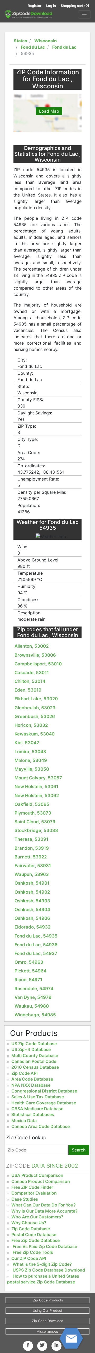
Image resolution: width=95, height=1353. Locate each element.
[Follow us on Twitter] (42, 1345)
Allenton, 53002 (32, 646)
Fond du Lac (33, 47)
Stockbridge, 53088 (36, 830)
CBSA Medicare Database (37, 1108)
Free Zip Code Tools (33, 1252)
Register (34, 6)
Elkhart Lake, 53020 (36, 698)
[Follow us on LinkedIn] (56, 1345)
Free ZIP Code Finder (32, 1187)
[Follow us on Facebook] (28, 1345)
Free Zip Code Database (35, 1240)
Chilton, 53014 (30, 681)
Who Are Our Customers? (37, 1216)
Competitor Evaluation (34, 1193)
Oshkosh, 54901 (32, 883)
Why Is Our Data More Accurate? (44, 1211)
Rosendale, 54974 (34, 988)
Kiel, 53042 (27, 742)
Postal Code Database (33, 1234)
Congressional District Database (44, 1091)
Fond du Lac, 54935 (36, 936)
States (20, 40)
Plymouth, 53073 (33, 813)
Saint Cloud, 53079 (35, 821)
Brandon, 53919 (32, 848)
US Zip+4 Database (31, 1049)
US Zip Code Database (34, 1043)
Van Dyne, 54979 (33, 997)
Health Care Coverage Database (43, 1102)
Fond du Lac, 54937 (36, 953)
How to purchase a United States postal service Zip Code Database (43, 1279)
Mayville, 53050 (32, 769)
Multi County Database (34, 1055)
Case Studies (24, 1199)
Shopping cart (75, 6)
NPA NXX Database (30, 1085)
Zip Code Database (30, 1228)
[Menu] (84, 14)
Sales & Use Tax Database (37, 1096)
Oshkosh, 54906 (32, 918)
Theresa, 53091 (31, 839)
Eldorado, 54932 (32, 927)
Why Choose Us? (28, 1222)
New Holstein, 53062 (37, 795)
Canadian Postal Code (33, 1061)
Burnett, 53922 (31, 857)
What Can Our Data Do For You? (43, 1205)
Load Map (49, 111)
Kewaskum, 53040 (35, 734)
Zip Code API (24, 1073)
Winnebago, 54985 (35, 1014)
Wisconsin (45, 40)
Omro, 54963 (29, 962)
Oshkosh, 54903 (32, 900)
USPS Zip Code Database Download (49, 1270)
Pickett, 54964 (30, 970)
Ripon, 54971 (28, 979)
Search (79, 1150)
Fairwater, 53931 (33, 865)
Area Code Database (32, 1079)
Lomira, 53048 (30, 751)
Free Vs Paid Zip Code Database (45, 1246)
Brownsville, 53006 (35, 655)
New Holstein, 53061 (36, 786)
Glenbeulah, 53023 (35, 707)
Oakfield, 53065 (32, 804)
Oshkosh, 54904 (32, 909)
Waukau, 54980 (32, 1006)
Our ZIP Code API (28, 1258)
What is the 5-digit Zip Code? (42, 1264)
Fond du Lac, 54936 (36, 944)
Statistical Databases (32, 1114)
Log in (51, 6)
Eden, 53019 (28, 690)
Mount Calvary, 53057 (38, 777)
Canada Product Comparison (40, 1181)
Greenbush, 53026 (35, 716)
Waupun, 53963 (32, 874)
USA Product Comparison (37, 1175)
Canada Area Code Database (40, 1126)
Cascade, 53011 (32, 672)
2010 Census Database (35, 1067)
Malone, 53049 (31, 760)
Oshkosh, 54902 (32, 892)
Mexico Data (24, 1120)
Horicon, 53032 (31, 725)
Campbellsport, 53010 (38, 663)
